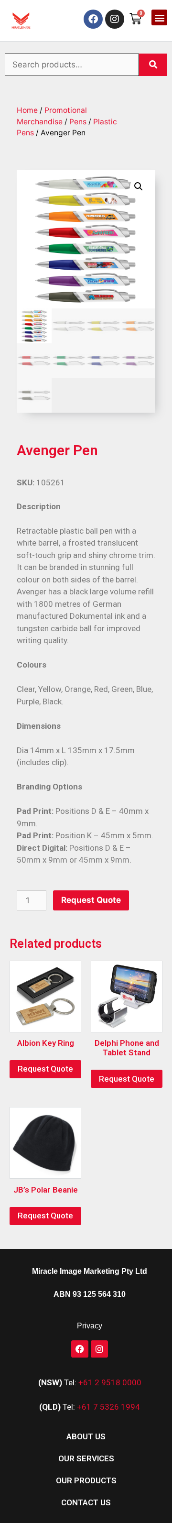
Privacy (89, 1326)
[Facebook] (93, 19)
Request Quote (91, 900)
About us (86, 1436)
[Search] (153, 65)
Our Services (86, 1458)
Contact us (86, 1502)
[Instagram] (114, 19)
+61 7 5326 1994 (108, 1407)
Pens (77, 121)
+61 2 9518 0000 (109, 1382)
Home (27, 110)
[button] (159, 17)
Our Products (86, 1480)
